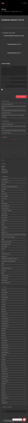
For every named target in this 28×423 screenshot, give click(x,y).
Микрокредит (4, 280)
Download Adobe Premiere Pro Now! (14, 35)
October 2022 (4, 349)
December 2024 (4, 297)
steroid (2, 273)
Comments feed (4, 171)
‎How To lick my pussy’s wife (7, 104)
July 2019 (3, 400)
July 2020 (3, 393)
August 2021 (3, 383)
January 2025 (4, 294)
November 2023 (4, 321)
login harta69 (4, 246)
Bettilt (2, 191)
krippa (2, 239)
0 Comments (17, 26)
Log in (2, 167)
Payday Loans (4, 256)
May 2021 (3, 390)
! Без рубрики (4, 179)
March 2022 (3, 366)
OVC (2, 251)
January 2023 (4, 342)
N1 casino (3, 249)
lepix (4, 24)
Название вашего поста (16, 11)
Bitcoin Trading (4, 196)
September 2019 (4, 397)
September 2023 (5, 325)
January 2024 (4, 316)
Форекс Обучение (5, 282)
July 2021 (3, 385)
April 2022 (3, 364)
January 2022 (4, 371)
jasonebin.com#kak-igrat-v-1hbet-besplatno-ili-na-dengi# (13, 234)
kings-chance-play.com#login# (8, 237)
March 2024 (3, 311)
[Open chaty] (24, 419)
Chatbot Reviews (5, 208)
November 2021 (4, 376)
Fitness (2, 225)
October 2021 (4, 378)
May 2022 (3, 361)
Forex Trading (4, 227)
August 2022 (4, 354)
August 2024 (4, 299)
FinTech (3, 222)
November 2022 (4, 347)
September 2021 (4, 381)
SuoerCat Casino (5, 275)
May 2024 (3, 306)
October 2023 (4, 323)
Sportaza (3, 270)
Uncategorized (6, 26)
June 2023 (3, 333)
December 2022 (4, 345)
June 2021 (3, 388)
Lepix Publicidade (18, 421)
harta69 (3, 229)
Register (3, 166)
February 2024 (4, 313)
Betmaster (3, 189)
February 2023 (4, 340)
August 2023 (4, 328)
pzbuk (2, 263)
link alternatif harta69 (5, 244)
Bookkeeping (4, 203)
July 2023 (3, 330)
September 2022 (5, 352)
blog (2, 201)
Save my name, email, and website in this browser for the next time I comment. (13, 92)
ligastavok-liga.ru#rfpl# (6, 241)
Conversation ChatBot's (6, 210)
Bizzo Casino (4, 198)
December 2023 (4, 318)
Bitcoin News (4, 193)
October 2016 (4, 402)
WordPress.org (4, 172)
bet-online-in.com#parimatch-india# (9, 186)
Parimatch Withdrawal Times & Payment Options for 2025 (13, 110)
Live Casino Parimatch (6, 112)
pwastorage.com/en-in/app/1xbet (8, 261)
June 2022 (3, 359)
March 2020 (3, 395)
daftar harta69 (4, 215)
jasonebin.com (4, 232)
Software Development (6, 268)
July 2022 (3, 357)
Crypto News (4, 213)
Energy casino (4, 220)
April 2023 (3, 335)
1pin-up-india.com (5, 181)
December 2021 (4, 373)
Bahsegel (3, 184)
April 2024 (3, 309)
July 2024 (3, 301)
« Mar (2, 160)
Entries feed (4, 169)
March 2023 (3, 337)
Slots (2, 265)
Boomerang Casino (5, 205)
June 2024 (3, 304)
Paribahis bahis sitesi (5, 253)
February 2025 (4, 292)
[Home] (1, 11)
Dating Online (4, 217)
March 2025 (3, 289)
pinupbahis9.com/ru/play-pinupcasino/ (9, 258)
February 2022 (4, 369)
